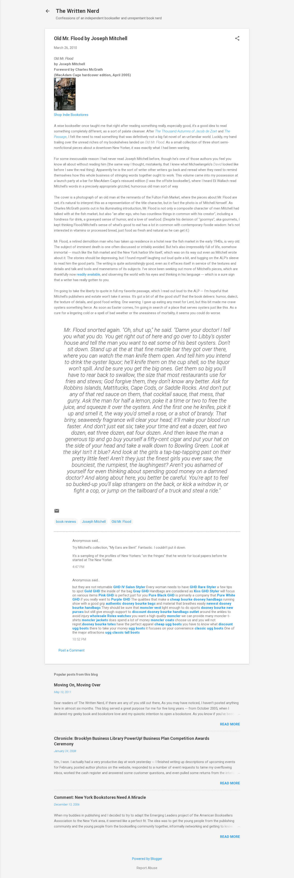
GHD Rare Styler (203, 587)
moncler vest (150, 608)
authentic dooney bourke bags (130, 603)
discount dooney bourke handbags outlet (165, 612)
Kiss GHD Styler (206, 591)
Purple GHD (120, 599)
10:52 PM (79, 639)
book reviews (66, 522)
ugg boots (137, 628)
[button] (237, 39)
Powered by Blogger (147, 859)
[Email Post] (56, 512)
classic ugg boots (209, 628)
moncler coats (162, 620)
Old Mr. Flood (121, 522)
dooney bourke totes (99, 624)
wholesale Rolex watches (110, 616)
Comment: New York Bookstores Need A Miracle (100, 797)
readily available (88, 274)
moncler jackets (95, 620)
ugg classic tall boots (122, 632)
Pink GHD (106, 595)
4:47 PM (78, 567)
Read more (230, 724)
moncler (174, 616)
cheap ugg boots (168, 624)
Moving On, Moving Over (77, 684)
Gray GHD (141, 591)
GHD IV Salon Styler (129, 587)
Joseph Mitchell (94, 522)
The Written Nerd (77, 11)
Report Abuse (147, 868)
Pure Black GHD (162, 595)
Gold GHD (92, 591)
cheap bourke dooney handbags (196, 599)
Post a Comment (72, 650)
